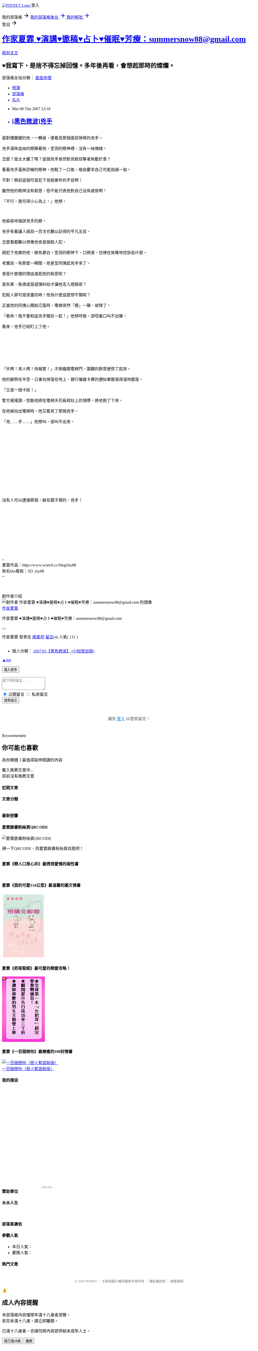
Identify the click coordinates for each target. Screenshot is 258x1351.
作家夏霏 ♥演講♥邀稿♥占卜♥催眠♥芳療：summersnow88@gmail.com (124, 39)
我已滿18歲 (12, 1341)
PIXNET (91, 1281)
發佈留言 (10, 700)
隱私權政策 (157, 1281)
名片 (16, 100)
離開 (29, 1341)
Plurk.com (47, 1186)
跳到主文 (10, 53)
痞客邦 (38, 637)
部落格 (18, 94)
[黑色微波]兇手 (32, 121)
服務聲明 (176, 1281)
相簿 (16, 88)
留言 (49, 637)
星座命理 (43, 78)
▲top (6, 660)
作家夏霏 (10, 608)
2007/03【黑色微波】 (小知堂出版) (63, 651)
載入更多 (10, 670)
